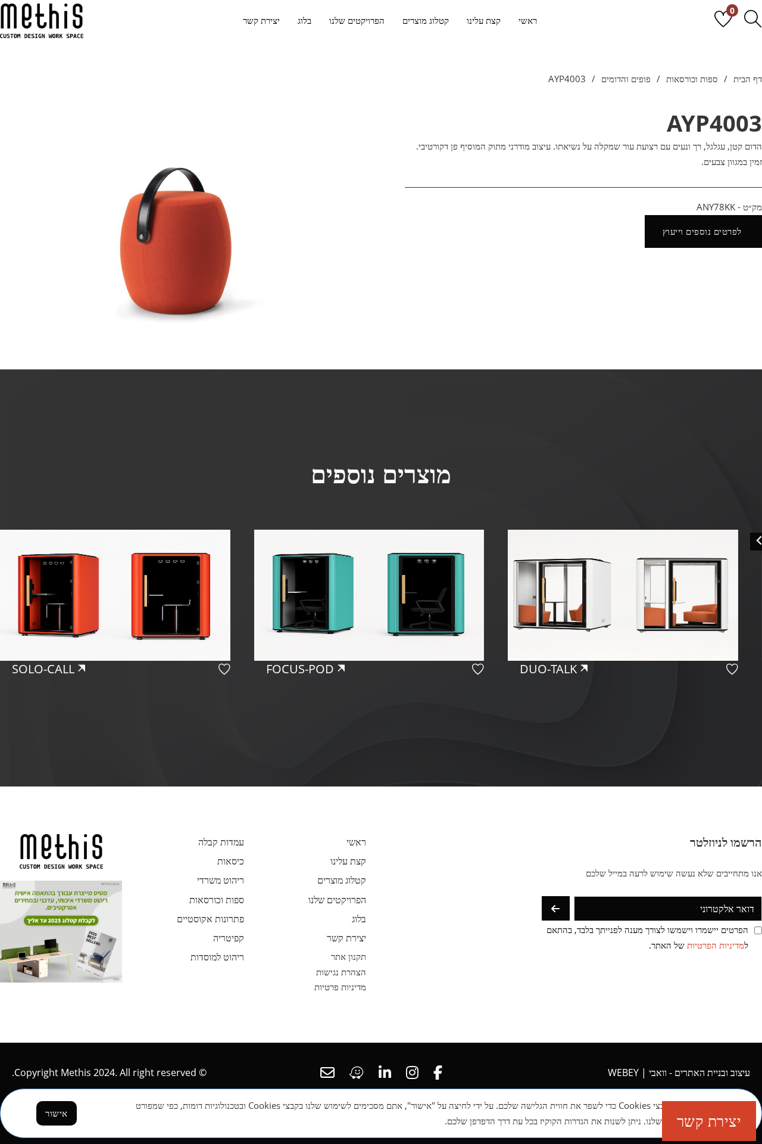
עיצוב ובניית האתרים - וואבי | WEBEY (679, 1072)
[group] (635, 640)
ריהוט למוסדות (217, 956)
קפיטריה (228, 937)
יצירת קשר (261, 20)
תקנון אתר (348, 956)
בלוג (304, 20)
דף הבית (747, 79)
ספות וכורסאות (692, 79)
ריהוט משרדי (220, 880)
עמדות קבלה (221, 841)
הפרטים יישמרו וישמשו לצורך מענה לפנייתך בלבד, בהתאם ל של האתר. (647, 937)
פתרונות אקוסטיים (210, 918)
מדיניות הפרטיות (715, 945)
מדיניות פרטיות (340, 987)
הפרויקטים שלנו (357, 20)
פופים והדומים (626, 79)
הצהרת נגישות (341, 972)
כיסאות (230, 861)
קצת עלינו (484, 20)
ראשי (528, 20)
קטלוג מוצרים (425, 20)
